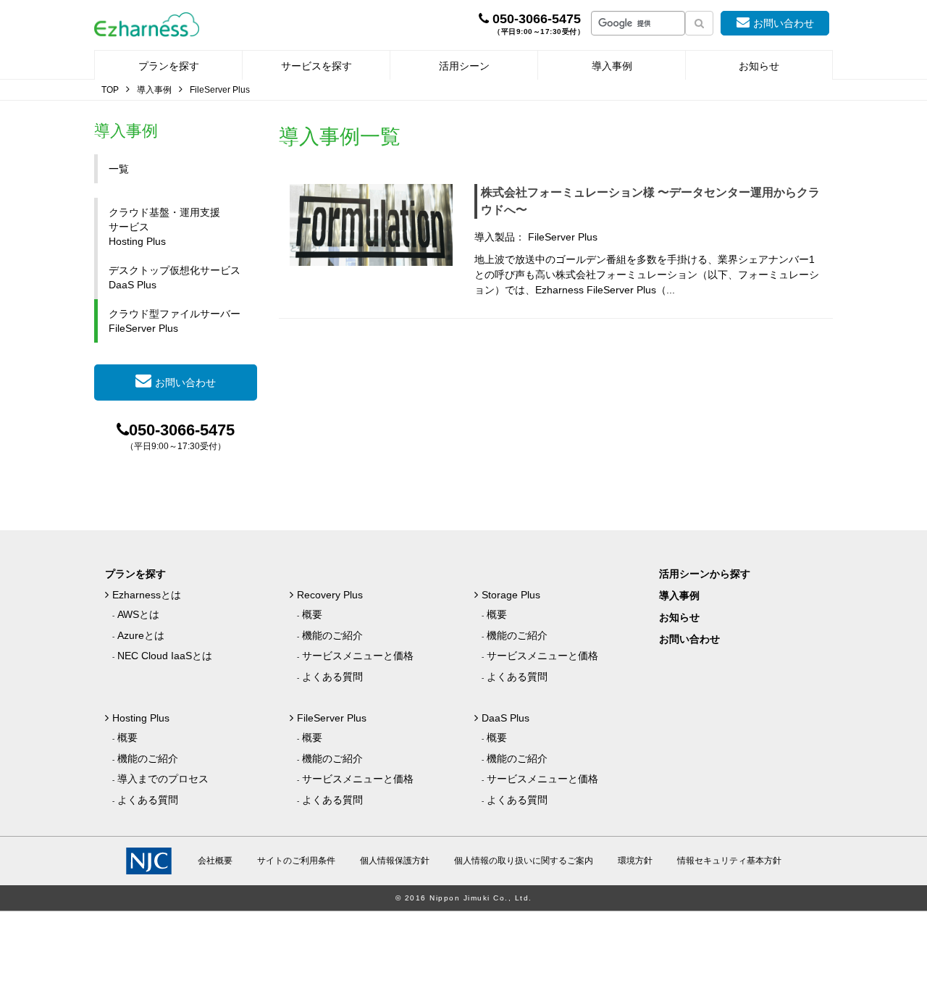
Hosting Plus (140, 718)
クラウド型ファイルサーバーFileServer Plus (174, 321)
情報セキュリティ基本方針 (729, 861)
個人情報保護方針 (394, 861)
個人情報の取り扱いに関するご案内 (523, 861)
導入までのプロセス (163, 779)
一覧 (119, 169)
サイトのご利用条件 (296, 861)
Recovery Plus (330, 595)
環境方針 (635, 861)
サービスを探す (316, 66)
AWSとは (138, 614)
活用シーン (464, 66)
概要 (312, 614)
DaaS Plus (505, 718)
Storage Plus (511, 595)
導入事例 (612, 66)
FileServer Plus (331, 718)
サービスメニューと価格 (358, 655)
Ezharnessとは (146, 595)
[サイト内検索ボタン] (699, 23)
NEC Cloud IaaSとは (164, 655)
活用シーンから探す (704, 574)
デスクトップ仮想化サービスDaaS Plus (174, 277)
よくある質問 (332, 676)
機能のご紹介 (332, 635)
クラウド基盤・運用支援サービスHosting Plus (164, 226)
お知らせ (759, 66)
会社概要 (215, 861)
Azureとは (140, 635)
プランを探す (168, 66)
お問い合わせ (783, 23)
